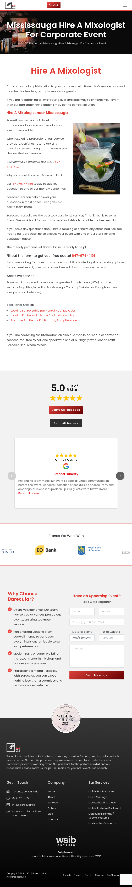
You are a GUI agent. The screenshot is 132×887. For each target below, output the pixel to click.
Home (33, 43)
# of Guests (111, 632)
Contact (53, 819)
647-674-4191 (23, 184)
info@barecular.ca (23, 805)
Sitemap (99, 875)
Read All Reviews (66, 423)
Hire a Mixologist (98, 797)
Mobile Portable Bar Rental (105, 808)
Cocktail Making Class (102, 802)
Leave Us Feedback (66, 410)
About (51, 797)
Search (67, 875)
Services (53, 802)
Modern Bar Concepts (102, 823)
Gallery (52, 808)
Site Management (116, 875)
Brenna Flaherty (66, 474)
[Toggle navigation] (124, 5)
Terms (88, 875)
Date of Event (82, 632)
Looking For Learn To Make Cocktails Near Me (42, 315)
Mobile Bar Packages (101, 791)
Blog (50, 813)
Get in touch (99, 768)
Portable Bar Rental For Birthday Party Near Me (44, 320)
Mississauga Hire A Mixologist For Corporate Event (74, 43)
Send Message (96, 675)
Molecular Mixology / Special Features (101, 815)
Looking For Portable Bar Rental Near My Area (43, 310)
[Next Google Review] (120, 476)
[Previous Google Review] (12, 476)
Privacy (77, 875)
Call (56, 5)
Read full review (28, 493)
